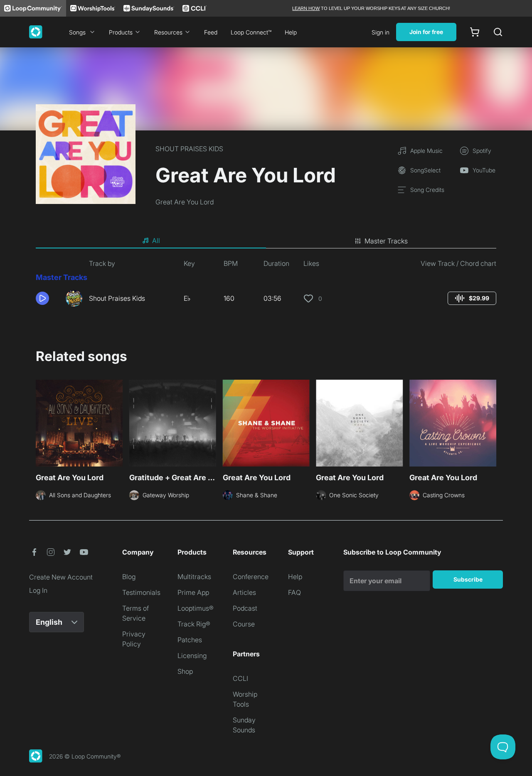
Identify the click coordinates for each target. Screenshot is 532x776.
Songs (77, 32)
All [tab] (156, 240)
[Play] (42, 298)
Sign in (380, 32)
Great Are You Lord (184, 202)
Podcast (245, 608)
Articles (244, 592)
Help (291, 32)
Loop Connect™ (251, 32)
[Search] (498, 32)
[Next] (491, 424)
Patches (189, 640)
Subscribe (468, 579)
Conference (250, 576)
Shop (185, 671)
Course (244, 624)
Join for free (426, 31)
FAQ (294, 592)
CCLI (240, 678)
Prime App (193, 592)
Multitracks (194, 576)
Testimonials (141, 592)
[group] (472, 298)
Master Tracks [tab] (386, 241)
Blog (128, 576)
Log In (38, 590)
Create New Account (61, 577)
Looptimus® (195, 608)
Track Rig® (193, 624)
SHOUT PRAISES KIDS (189, 149)
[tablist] (266, 240)
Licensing (192, 655)
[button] (47, 298)
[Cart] (475, 32)
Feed (210, 32)
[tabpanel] (266, 285)
